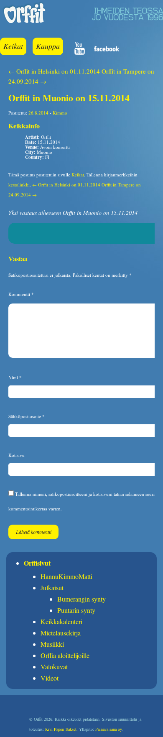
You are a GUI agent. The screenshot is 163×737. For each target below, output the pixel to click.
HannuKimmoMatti (66, 576)
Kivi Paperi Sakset (60, 729)
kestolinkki (19, 184)
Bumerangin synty (81, 598)
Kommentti (21, 294)
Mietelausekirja (61, 632)
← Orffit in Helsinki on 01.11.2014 (54, 71)
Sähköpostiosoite (26, 416)
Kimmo (60, 113)
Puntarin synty (76, 610)
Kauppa (48, 46)
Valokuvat (54, 666)
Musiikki (52, 644)
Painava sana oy (108, 729)
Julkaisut (52, 587)
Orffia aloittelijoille (65, 655)
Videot (50, 677)
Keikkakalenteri (61, 621)
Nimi (15, 377)
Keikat (13, 46)
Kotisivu (16, 455)
